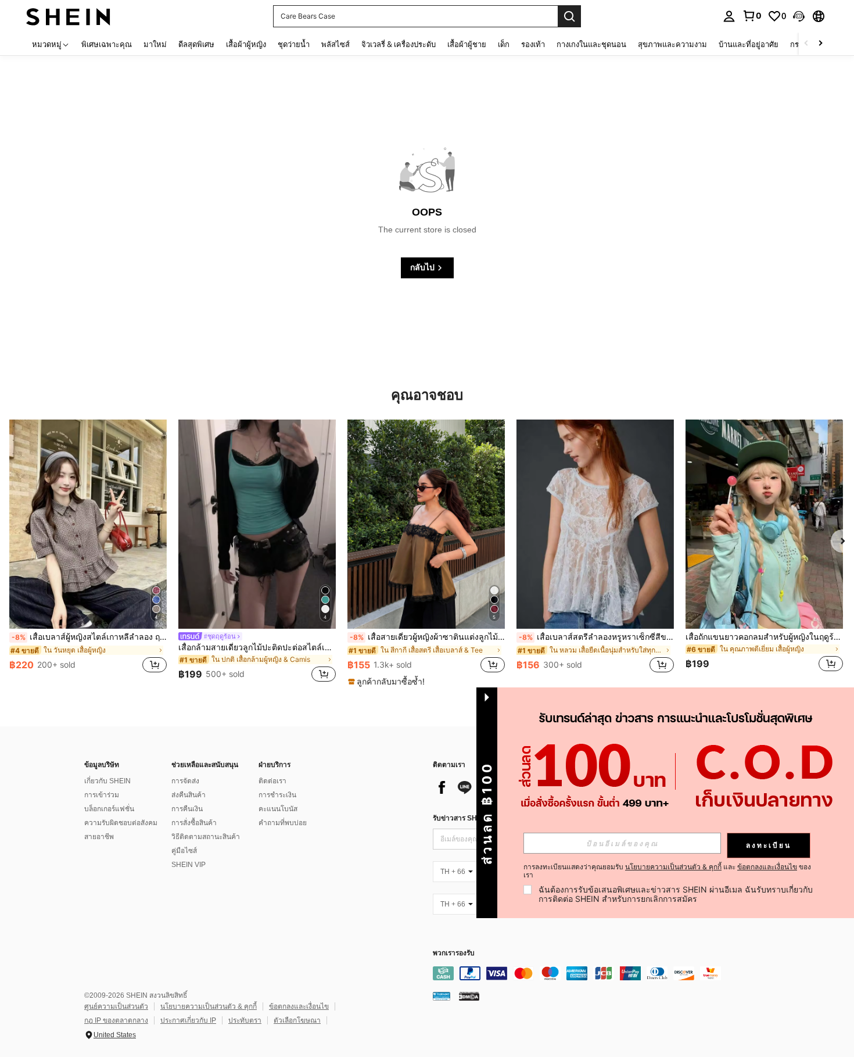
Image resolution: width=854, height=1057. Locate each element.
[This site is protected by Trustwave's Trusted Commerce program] (441, 995)
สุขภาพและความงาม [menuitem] (672, 44)
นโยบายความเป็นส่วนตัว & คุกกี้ (208, 1006)
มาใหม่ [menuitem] (155, 44)
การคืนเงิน (187, 809)
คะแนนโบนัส (278, 809)
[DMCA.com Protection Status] (469, 995)
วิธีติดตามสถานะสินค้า (205, 837)
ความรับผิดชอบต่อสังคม (120, 823)
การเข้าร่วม (101, 795)
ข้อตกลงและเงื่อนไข (299, 1006)
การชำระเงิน (277, 795)
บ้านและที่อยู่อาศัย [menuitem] (748, 44)
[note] (387, 681)
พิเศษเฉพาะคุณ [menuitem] (106, 44)
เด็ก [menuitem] (503, 44)
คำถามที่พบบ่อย (283, 823)
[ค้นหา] (569, 16)
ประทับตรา (244, 1020)
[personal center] (729, 16)
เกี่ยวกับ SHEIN (107, 781)
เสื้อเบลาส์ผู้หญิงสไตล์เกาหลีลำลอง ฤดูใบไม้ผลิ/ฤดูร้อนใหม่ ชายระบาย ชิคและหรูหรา (89, 637)
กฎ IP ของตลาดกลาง (116, 1020)
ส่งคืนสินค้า (188, 795)
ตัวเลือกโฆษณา (297, 1020)
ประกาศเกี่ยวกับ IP (188, 1020)
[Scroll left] (806, 44)
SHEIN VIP (188, 865)
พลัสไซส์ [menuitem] (335, 44)
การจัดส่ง (185, 781)
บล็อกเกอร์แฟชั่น (109, 809)
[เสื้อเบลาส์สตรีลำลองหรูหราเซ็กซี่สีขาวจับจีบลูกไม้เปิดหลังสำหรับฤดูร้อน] (595, 524)
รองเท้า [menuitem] (533, 44)
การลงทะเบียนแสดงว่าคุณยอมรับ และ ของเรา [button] (667, 871)
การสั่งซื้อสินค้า (194, 823)
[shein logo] (68, 16)
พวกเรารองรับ (454, 953)
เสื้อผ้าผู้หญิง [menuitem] (246, 44)
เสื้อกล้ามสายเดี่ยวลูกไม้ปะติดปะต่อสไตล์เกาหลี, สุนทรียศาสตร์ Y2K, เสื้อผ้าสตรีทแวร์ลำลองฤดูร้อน (257, 647)
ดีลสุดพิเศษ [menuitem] (196, 44)
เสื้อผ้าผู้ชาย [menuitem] (466, 44)
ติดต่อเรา (272, 781)
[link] (752, 16)
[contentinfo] (607, 973)
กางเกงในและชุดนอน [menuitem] (591, 44)
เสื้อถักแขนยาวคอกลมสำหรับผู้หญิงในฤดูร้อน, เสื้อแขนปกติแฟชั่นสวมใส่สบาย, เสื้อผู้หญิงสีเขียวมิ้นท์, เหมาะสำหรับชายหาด (764, 637)
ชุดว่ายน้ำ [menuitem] (294, 44)
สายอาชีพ (99, 837)
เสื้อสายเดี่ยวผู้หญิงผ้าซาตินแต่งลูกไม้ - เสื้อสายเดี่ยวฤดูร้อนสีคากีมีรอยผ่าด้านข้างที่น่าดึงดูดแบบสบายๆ (427, 637)
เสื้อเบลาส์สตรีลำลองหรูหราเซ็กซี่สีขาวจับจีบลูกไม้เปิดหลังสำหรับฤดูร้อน (596, 637)
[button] (799, 16)
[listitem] (88, 553)
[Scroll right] (820, 44)
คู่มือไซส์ (184, 851)
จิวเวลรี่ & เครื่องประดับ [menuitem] (398, 44)
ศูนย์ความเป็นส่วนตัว (116, 1006)
